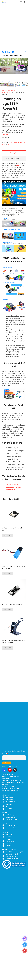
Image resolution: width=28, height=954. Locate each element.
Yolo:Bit (19, 165)
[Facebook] (4, 770)
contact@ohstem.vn (13, 790)
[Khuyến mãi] (4, 841)
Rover (10, 144)
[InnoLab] (4, 806)
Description (14, 153)
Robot (9, 92)
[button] (24, 2)
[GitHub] (15, 770)
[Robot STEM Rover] (4, 802)
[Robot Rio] (4, 804)
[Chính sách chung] (4, 859)
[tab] (14, 153)
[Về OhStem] (4, 835)
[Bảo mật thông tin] (4, 856)
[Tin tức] (4, 839)
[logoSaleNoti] (14, 864)
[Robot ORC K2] (4, 800)
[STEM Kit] (4, 809)
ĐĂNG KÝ (6, 763)
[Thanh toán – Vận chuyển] (4, 852)
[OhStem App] (4, 815)
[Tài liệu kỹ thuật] (4, 828)
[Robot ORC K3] (4, 797)
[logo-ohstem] (4, 2)
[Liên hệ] (4, 846)
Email (4, 754)
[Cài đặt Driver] (4, 817)
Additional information (14, 158)
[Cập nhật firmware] (4, 819)
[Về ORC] (4, 837)
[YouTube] (10, 770)
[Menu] (21, 2)
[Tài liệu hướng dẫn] (4, 825)
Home (4, 90)
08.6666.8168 (14, 788)
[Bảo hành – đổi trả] (4, 854)
